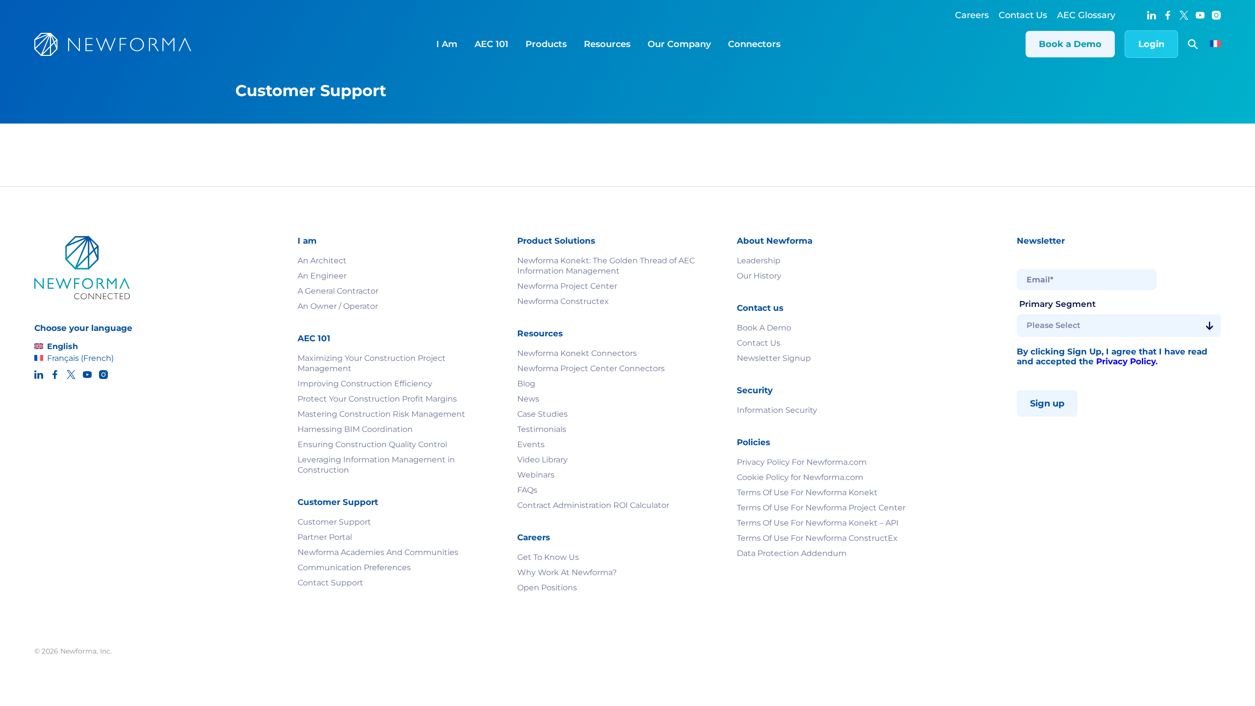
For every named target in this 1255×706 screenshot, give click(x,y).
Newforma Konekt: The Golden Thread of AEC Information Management (606, 266)
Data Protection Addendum (792, 553)
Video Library (542, 459)
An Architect (322, 260)
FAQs (527, 490)
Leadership (758, 260)
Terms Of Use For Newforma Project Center (821, 507)
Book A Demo (764, 327)
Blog (526, 383)
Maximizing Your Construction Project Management (372, 363)
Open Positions (547, 587)
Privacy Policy (1125, 361)
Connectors (754, 44)
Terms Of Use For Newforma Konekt (807, 492)
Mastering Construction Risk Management (381, 414)
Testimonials (541, 429)
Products (546, 44)
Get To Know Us (548, 557)
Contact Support (330, 582)
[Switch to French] (1215, 45)
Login (1151, 44)
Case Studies (542, 414)
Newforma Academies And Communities (378, 552)
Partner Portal (325, 537)
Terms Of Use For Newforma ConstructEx (817, 538)
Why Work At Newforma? (567, 572)
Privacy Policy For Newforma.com (802, 462)
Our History (759, 275)
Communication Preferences (354, 567)
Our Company (679, 44)
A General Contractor (338, 291)
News (528, 398)
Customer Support (334, 522)
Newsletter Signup (774, 358)
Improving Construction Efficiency (366, 383)
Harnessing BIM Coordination (355, 429)
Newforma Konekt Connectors (577, 353)
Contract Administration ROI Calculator (593, 505)
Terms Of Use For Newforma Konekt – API (818, 523)
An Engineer (322, 275)
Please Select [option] (1053, 325)
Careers (972, 15)
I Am (446, 44)
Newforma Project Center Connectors (591, 368)
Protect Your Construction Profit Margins (377, 398)
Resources (607, 44)
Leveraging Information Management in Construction (376, 465)
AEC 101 (491, 44)
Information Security (777, 410)
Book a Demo (1070, 44)
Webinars (535, 474)
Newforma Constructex (563, 301)
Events (531, 444)
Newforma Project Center (567, 286)
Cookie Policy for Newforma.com (800, 477)
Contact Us (1023, 15)
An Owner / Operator (338, 306)
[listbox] (1119, 325)
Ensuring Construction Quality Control (372, 444)
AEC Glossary (1086, 15)
